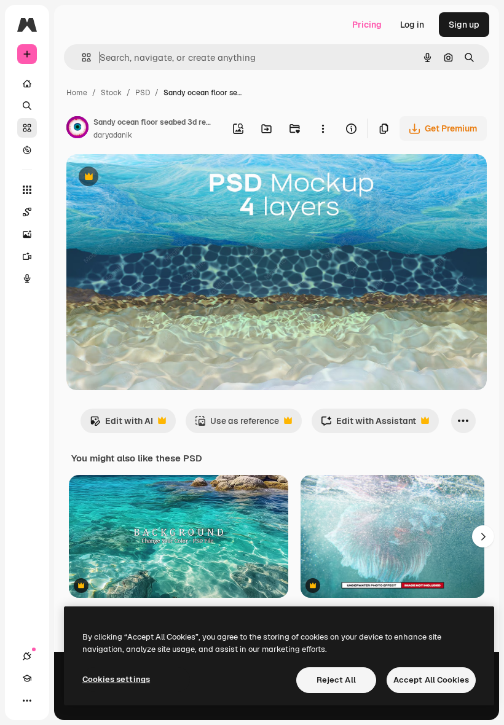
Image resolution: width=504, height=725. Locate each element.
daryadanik (112, 135)
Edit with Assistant (368, 424)
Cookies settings (116, 679)
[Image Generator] (27, 234)
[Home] (27, 83)
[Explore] (27, 150)
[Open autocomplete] (81, 57)
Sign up (464, 24)
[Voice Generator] (27, 278)
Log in (412, 24)
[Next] (483, 536)
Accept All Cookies (431, 680)
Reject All (336, 680)
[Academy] (27, 678)
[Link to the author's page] (77, 129)
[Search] (27, 106)
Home (76, 93)
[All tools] (27, 190)
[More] (27, 700)
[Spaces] (27, 212)
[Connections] (27, 656)
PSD (142, 93)
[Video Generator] (27, 256)
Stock (111, 93)
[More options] (322, 128)
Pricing (367, 24)
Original (145, 178)
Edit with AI (121, 424)
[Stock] (27, 128)
